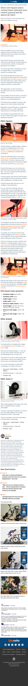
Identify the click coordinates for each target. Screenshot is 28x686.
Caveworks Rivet (20, 79)
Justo (12, 109)
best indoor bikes (19, 163)
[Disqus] (14, 620)
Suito (2, 346)
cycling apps (9, 150)
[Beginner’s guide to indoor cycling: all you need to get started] (14, 535)
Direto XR (13, 346)
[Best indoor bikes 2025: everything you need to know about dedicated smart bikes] (14, 585)
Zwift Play (18, 234)
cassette (23, 197)
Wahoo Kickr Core (6, 158)
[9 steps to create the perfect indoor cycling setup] (14, 512)
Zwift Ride (10, 79)
